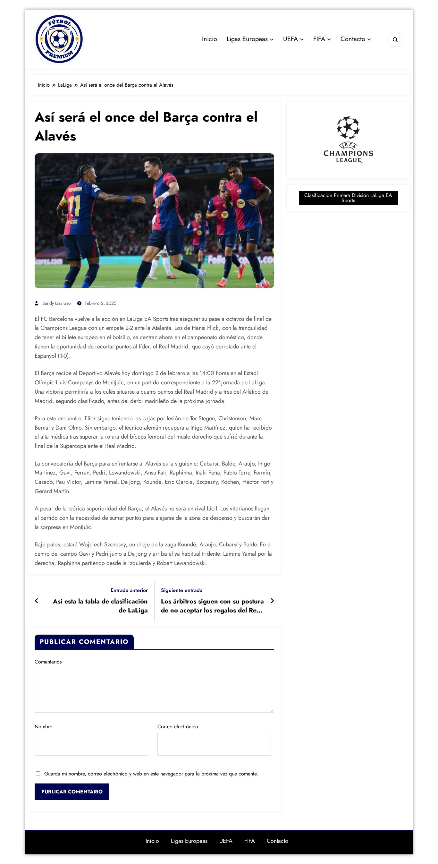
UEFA (290, 39)
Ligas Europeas (247, 39)
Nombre (43, 726)
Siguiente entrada (181, 590)
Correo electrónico (177, 726)
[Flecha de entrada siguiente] (272, 601)
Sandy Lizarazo (56, 303)
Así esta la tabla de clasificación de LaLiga (100, 606)
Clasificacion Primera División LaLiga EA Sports (348, 198)
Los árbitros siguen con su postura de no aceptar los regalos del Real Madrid (212, 606)
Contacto (353, 39)
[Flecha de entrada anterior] (37, 601)
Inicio (209, 39)
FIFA (319, 39)
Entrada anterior (129, 590)
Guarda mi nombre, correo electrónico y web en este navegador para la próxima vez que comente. (151, 773)
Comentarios (48, 661)
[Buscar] (395, 40)
